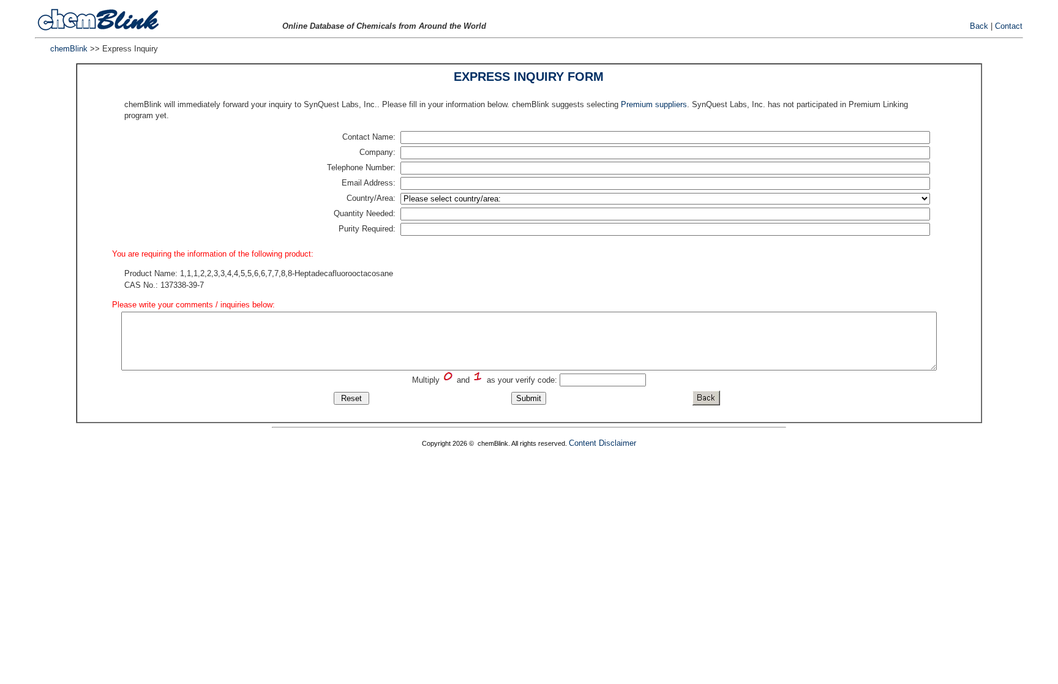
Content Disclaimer (602, 443)
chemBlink (69, 48)
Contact (1008, 26)
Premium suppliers (654, 104)
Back (979, 26)
